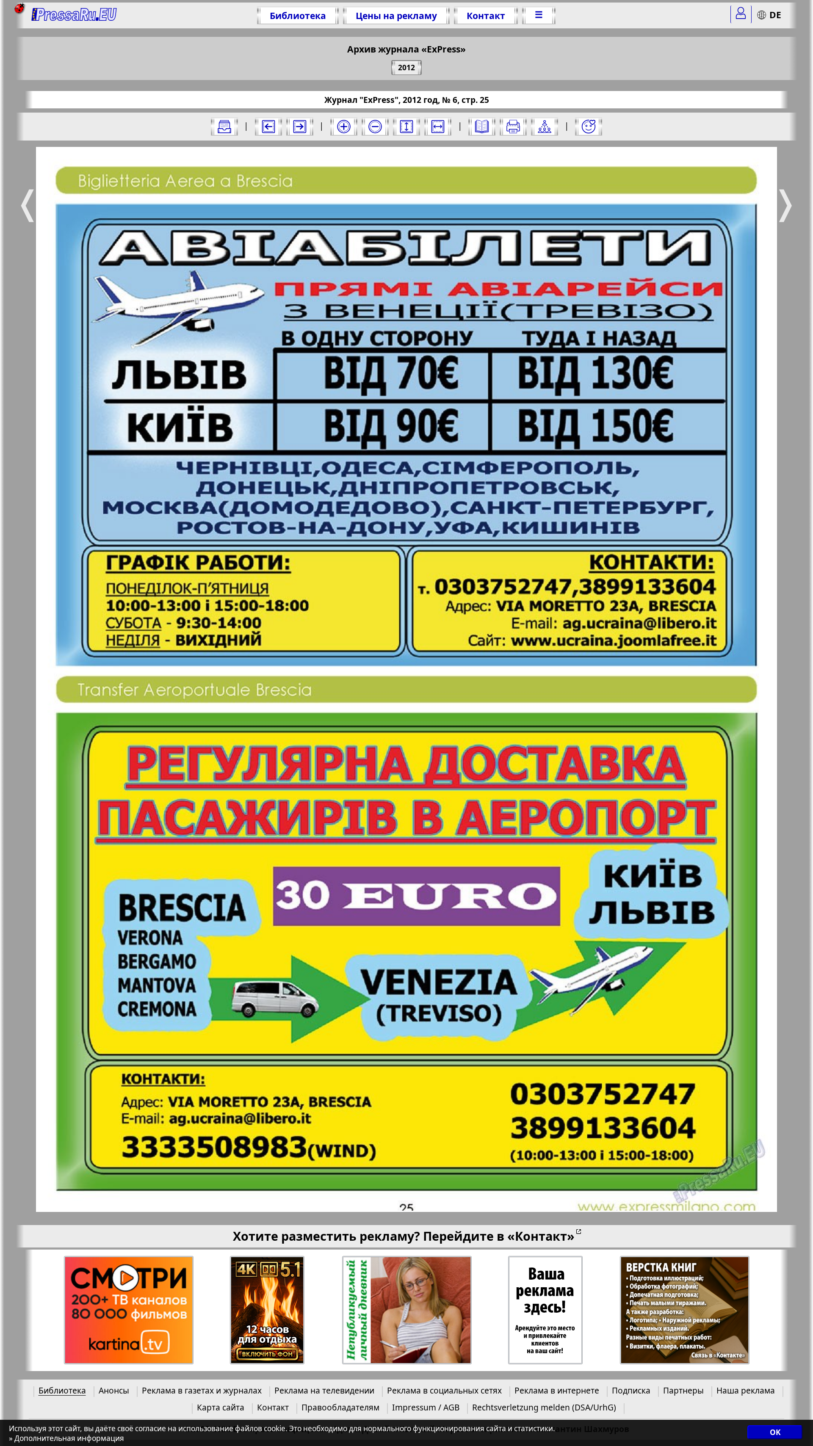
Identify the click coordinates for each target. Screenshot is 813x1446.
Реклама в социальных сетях (444, 1390)
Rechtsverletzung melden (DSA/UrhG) (544, 1407)
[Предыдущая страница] (268, 126)
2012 (406, 67)
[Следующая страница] (299, 126)
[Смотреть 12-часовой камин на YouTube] (267, 1310)
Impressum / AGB (425, 1407)
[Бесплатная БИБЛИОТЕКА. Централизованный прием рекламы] (74, 15)
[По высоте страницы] (406, 126)
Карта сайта (220, 1407)
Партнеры (683, 1390)
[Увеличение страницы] (343, 126)
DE (775, 14)
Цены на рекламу (396, 15)
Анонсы (114, 1390)
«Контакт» (541, 1236)
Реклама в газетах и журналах (202, 1390)
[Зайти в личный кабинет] (741, 14)
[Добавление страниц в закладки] (588, 126)
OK (775, 1432)
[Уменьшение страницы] (375, 126)
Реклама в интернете (556, 1390)
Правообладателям (340, 1407)
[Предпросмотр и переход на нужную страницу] (481, 126)
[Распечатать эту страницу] (513, 126)
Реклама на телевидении (324, 1390)
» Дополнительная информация (66, 1438)
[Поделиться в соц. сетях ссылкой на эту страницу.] (544, 126)
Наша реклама (745, 1390)
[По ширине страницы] (437, 126)
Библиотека (298, 15)
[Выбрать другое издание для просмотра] (224, 126)
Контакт (486, 15)
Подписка (631, 1390)
